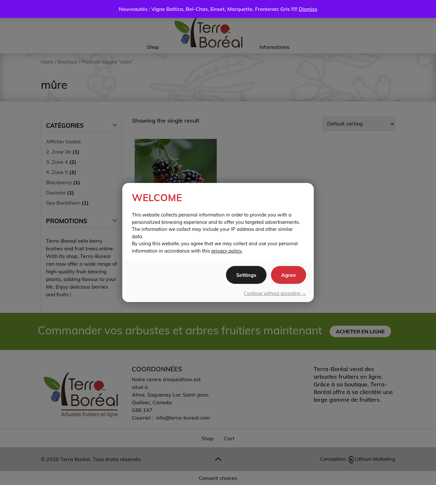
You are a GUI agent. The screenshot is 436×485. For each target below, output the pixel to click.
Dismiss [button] (308, 9)
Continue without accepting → (275, 293)
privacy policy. (226, 251)
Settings (246, 275)
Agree (288, 275)
